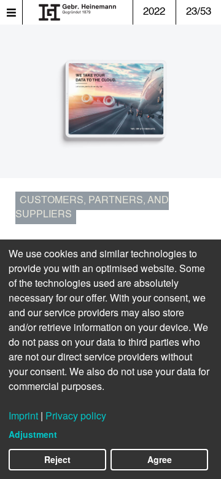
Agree (159, 459)
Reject (57, 459)
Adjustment (33, 434)
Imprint (23, 415)
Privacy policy (75, 415)
